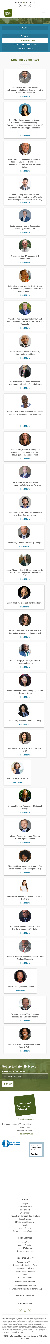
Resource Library (25, 1258)
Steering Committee (25, 40)
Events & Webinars (25, 1242)
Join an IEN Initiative (25, 1248)
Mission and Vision (25, 1207)
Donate (25, 1225)
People (25, 1204)
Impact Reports (25, 1228)
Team (24, 36)
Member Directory (25, 1245)
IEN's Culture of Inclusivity (25, 1222)
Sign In (18, 3)
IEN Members (25, 1213)
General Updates (25, 1277)
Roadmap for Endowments (25, 1286)
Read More (25, 97)
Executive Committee (25, 45)
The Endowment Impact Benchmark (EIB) (25, 1289)
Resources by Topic (25, 1262)
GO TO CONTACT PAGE (25, 1134)
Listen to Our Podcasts (25, 1268)
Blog (25, 1274)
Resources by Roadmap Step (25, 1265)
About (25, 1199)
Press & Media (25, 1219)
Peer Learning (25, 1238)
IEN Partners (25, 1210)
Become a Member (25, 1251)
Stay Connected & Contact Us (25, 1231)
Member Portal (25, 1303)
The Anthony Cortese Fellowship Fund (25, 1216)
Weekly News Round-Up (25, 1271)
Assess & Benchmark (25, 1281)
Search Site (32, 3)
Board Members (25, 49)
